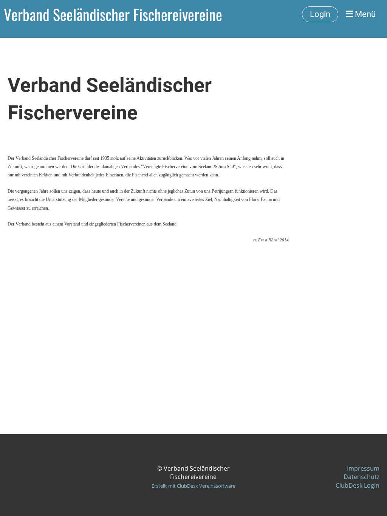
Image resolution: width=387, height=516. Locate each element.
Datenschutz (361, 477)
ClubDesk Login (357, 485)
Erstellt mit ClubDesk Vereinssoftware (193, 485)
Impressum (363, 468)
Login (320, 14)
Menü (364, 14)
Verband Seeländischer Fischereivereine (113, 14)
